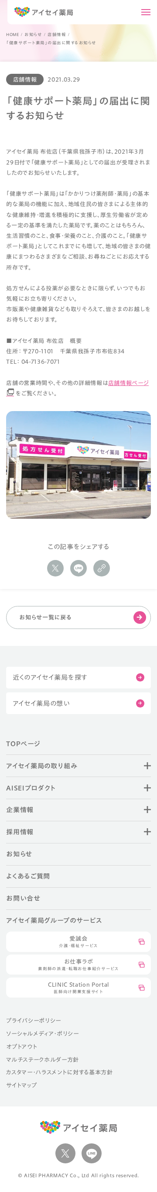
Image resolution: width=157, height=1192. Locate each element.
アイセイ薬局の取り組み (41, 765)
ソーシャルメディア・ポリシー (42, 1034)
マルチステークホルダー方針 (42, 1060)
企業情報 (20, 809)
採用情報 (20, 831)
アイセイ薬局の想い (41, 703)
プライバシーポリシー (33, 1020)
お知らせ (33, 34)
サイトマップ (21, 1085)
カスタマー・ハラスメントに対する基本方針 (59, 1072)
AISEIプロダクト (31, 787)
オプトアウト (21, 1047)
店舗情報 (57, 34)
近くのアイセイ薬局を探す (50, 677)
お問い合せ (23, 898)
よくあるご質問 (28, 876)
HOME (12, 34)
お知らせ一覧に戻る (45, 617)
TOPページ (23, 743)
